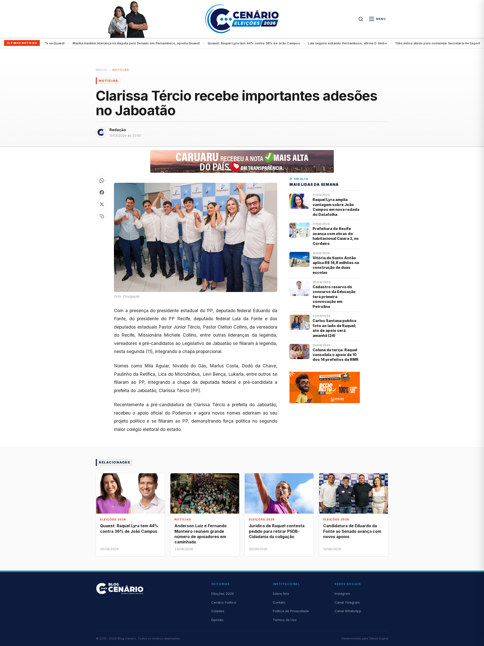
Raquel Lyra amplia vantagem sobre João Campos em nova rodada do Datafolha (336, 206)
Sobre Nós (281, 594)
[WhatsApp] (102, 180)
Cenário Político (223, 602)
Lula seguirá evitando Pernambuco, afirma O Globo (331, 43)
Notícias (120, 70)
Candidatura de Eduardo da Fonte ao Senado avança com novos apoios (352, 531)
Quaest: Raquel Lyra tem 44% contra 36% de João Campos (237, 43)
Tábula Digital (378, 638)
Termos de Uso (285, 620)
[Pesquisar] (361, 19)
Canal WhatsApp (348, 611)
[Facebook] (102, 192)
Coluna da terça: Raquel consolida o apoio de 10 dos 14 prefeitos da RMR (335, 355)
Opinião (217, 620)
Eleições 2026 (222, 594)
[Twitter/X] (102, 204)
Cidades (217, 611)
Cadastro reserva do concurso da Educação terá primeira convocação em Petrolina (334, 297)
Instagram (342, 594)
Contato (279, 602)
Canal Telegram (347, 602)
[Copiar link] (102, 216)
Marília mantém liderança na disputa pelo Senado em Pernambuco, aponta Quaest (119, 43)
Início (101, 70)
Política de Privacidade (291, 611)
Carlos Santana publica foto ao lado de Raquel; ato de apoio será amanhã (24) (334, 327)
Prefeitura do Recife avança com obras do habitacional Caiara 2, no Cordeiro (336, 235)
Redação (117, 130)
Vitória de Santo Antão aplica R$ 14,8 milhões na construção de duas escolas (336, 265)
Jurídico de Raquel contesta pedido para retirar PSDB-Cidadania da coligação (277, 531)
